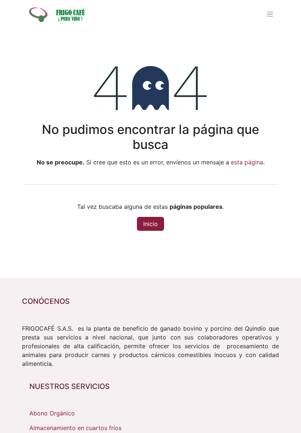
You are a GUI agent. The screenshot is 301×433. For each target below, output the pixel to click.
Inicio (150, 224)
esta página (247, 162)
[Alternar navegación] (270, 14)
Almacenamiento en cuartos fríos (75, 428)
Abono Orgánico (52, 413)
